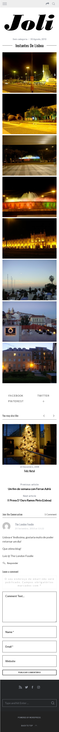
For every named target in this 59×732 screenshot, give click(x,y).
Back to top (27, 726)
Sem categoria (20, 39)
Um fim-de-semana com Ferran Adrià (29, 487)
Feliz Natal (29, 471)
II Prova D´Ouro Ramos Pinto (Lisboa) (29, 498)
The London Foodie (24, 524)
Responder (12, 563)
